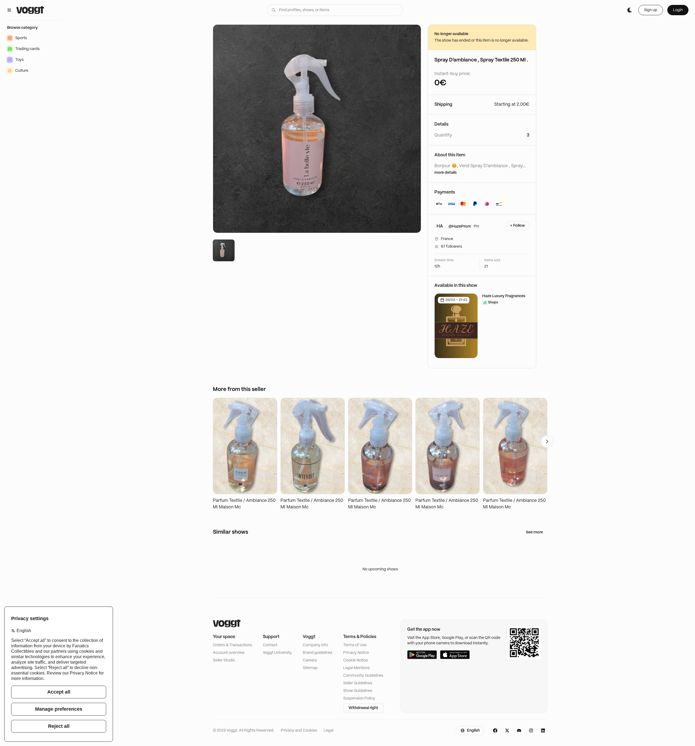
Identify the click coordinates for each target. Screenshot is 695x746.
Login (678, 10)
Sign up (650, 10)
